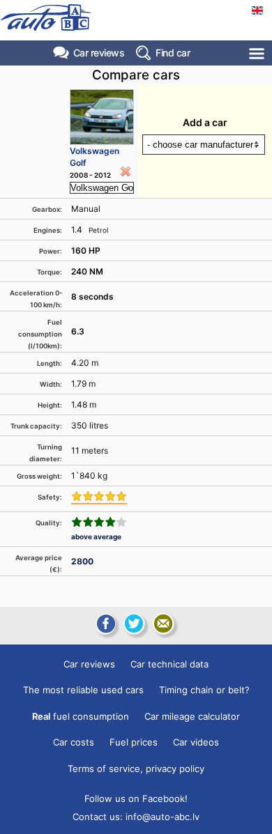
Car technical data (169, 664)
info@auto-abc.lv (162, 816)
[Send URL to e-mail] (163, 623)
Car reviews (99, 53)
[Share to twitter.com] (134, 623)
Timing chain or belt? (204, 689)
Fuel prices (133, 742)
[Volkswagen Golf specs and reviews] (102, 117)
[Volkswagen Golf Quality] (99, 521)
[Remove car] (125, 171)
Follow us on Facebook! (136, 798)
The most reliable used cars (83, 689)
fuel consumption (80, 716)
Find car (173, 53)
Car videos (196, 742)
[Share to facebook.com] (104, 623)
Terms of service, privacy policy (136, 768)
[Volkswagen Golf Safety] (99, 497)
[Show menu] (258, 53)
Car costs (73, 742)
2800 (82, 561)
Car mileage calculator (192, 716)
